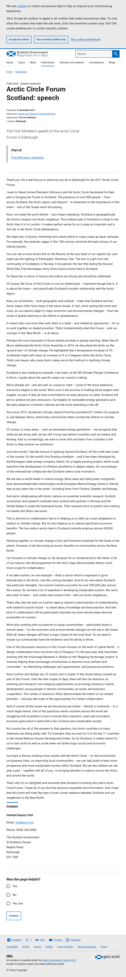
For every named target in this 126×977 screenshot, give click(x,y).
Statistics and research (71, 62)
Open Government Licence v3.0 (59, 960)
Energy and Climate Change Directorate (36, 114)
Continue (14, 915)
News (33, 62)
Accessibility (12, 946)
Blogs (112, 62)
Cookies (49, 946)
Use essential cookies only (51, 39)
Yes (15, 886)
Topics (21, 62)
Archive (25, 946)
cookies (22, 6)
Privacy (103, 946)
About (9, 62)
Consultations (96, 62)
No (14, 895)
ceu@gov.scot (24, 822)
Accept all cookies (19, 39)
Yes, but (18, 903)
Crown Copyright (65, 946)
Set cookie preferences (86, 39)
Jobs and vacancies (86, 946)
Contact (37, 946)
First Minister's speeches (27, 157)
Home (9, 72)
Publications (47, 62)
